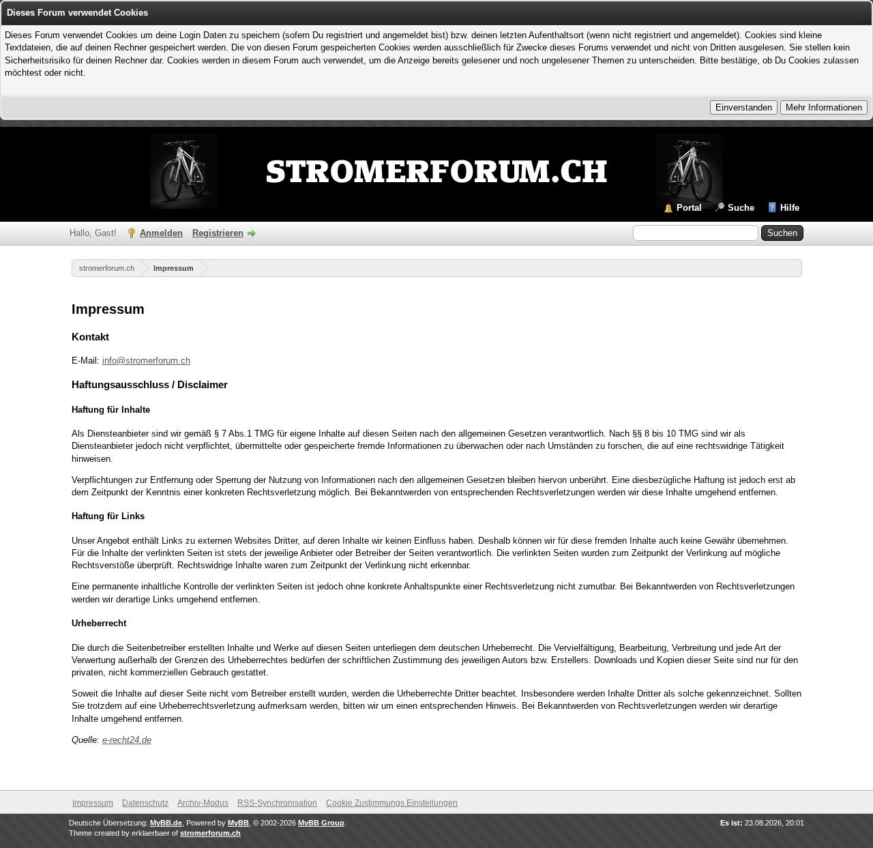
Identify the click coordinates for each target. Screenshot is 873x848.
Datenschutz (145, 803)
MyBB (238, 823)
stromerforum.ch (106, 268)
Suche (741, 208)
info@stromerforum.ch (146, 360)
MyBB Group (321, 823)
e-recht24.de (126, 740)
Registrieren (217, 233)
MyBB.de (166, 823)
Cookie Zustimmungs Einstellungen (392, 803)
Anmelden (161, 233)
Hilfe (789, 208)
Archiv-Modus (202, 803)
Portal (689, 208)
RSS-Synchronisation (277, 803)
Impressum (173, 268)
